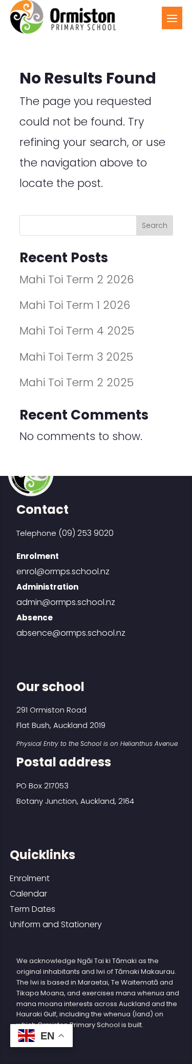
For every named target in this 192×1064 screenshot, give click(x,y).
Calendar (28, 894)
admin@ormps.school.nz (65, 602)
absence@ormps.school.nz (70, 633)
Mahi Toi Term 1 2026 (74, 305)
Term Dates (32, 909)
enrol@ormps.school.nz (63, 571)
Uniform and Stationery (56, 924)
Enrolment (30, 878)
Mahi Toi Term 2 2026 (76, 279)
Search (154, 225)
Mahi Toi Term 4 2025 (76, 330)
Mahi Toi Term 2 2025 (76, 382)
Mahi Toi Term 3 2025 (76, 356)
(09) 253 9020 (86, 533)
